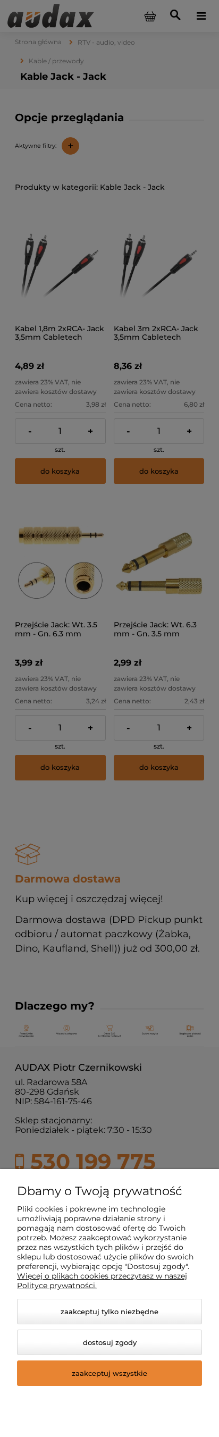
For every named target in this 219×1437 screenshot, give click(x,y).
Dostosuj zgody (110, 1342)
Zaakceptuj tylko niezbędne (109, 1311)
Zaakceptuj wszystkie (109, 1373)
